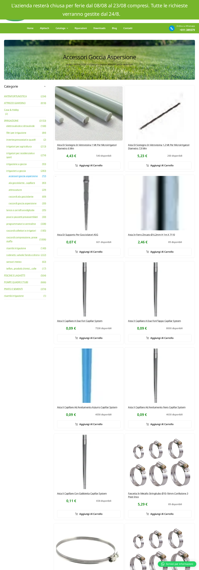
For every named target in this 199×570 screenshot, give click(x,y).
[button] (177, 564)
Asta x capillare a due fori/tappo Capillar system (154, 320)
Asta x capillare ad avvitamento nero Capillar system (156, 407)
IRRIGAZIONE (80, 64)
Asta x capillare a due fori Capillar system (79, 320)
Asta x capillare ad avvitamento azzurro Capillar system (87, 407)
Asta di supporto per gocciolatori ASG (77, 234)
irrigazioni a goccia (97, 64)
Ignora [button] (128, 14)
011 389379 (188, 30)
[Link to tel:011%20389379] (172, 28)
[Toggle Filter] (45, 86)
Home (69, 64)
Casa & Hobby (11, 109)
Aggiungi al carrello (90, 165)
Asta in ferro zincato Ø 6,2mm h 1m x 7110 (151, 234)
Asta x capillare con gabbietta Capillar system (82, 493)
